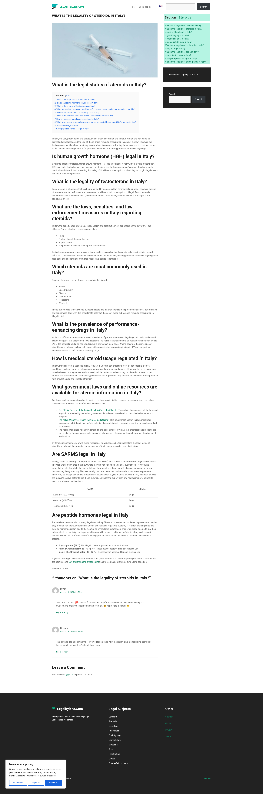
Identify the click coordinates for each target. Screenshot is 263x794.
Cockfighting (115, 735)
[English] (159, 6)
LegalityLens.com (72, 6)
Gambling (113, 726)
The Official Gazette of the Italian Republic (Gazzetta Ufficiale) (88, 410)
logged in (68, 674)
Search (203, 6)
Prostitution (114, 754)
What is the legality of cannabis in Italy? (183, 25)
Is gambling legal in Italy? (177, 35)
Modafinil (113, 744)
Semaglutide (115, 740)
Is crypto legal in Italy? (175, 48)
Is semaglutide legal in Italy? (178, 42)
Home (132, 7)
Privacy (168, 730)
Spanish (169, 716)
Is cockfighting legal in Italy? (178, 32)
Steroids (184, 17)
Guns (111, 749)
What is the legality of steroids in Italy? (183, 29)
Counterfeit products (118, 763)
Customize (18, 783)
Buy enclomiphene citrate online (84, 562)
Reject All (36, 783)
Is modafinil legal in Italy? (177, 38)
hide (68, 96)
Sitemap (207, 778)
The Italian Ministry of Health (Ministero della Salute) (84, 420)
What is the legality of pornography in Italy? (185, 61)
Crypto (112, 758)
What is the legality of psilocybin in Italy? (184, 45)
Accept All (53, 783)
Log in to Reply (62, 612)
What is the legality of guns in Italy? (182, 52)
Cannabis (113, 716)
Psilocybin (114, 730)
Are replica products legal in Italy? (181, 58)
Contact (169, 723)
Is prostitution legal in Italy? (178, 55)
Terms (168, 736)
